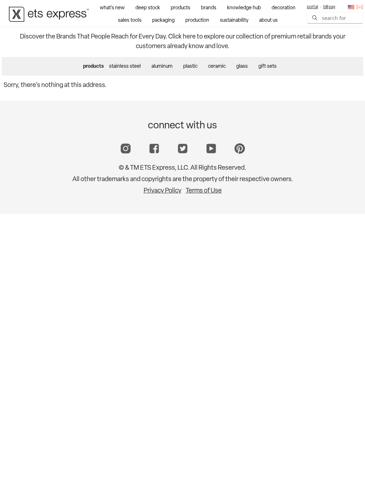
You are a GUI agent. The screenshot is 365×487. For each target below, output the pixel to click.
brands (208, 8)
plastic (190, 66)
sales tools (130, 20)
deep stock (147, 8)
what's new (112, 8)
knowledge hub (244, 8)
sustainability (234, 20)
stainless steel (125, 66)
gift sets (267, 66)
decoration (283, 8)
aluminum (162, 66)
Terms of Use (204, 191)
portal (312, 7)
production (197, 20)
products (180, 8)
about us (268, 20)
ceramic (217, 66)
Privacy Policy (162, 191)
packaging (163, 20)
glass (242, 66)
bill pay (329, 7)
